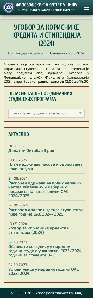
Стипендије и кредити (26, 53)
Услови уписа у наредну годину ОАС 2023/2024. (43, 271)
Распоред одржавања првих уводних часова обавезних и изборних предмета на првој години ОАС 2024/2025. (45, 189)
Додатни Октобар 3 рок (31, 150)
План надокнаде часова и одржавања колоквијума (45, 166)
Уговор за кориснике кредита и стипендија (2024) (39, 230)
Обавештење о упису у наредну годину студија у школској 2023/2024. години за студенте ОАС (45, 250)
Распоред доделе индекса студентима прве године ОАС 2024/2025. (46, 211)
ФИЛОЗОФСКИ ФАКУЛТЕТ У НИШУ (47, 5)
